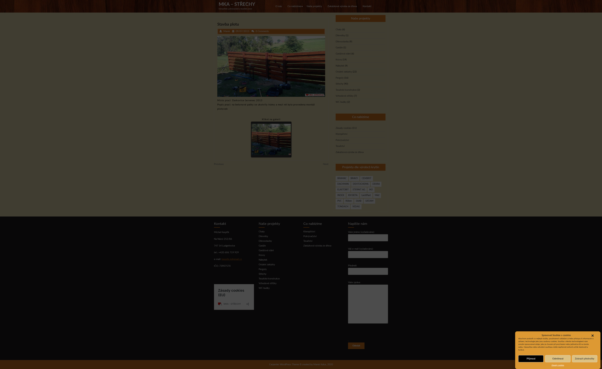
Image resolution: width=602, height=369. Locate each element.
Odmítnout (557, 359)
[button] (592, 335)
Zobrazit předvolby (584, 359)
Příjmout (531, 359)
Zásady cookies (558, 365)
